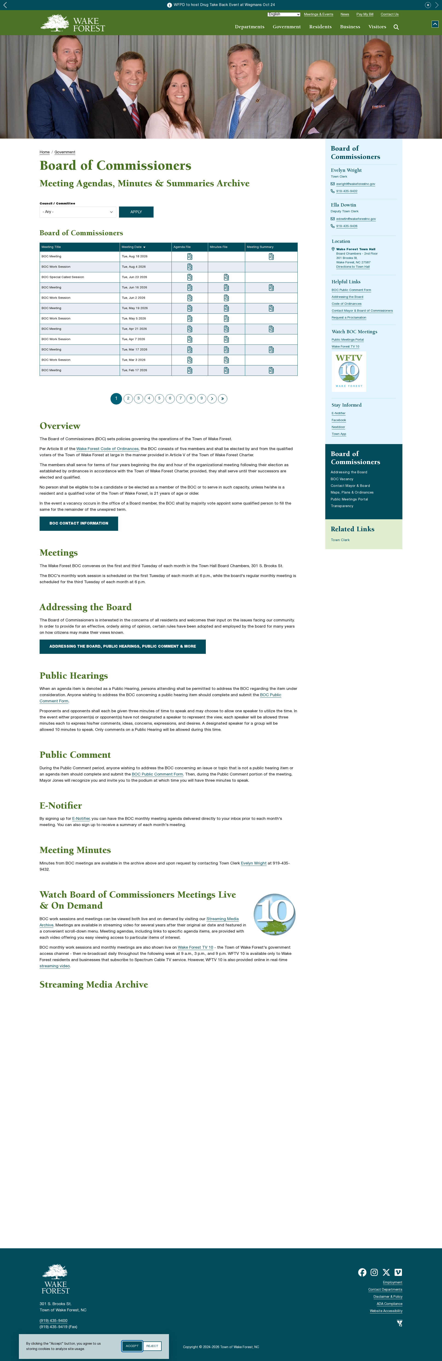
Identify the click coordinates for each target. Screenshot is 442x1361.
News (345, 14)
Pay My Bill (365, 14)
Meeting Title (51, 247)
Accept (132, 1346)
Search (396, 27)
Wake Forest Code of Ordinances (107, 449)
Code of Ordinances (346, 303)
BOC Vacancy (342, 479)
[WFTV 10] (349, 372)
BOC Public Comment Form (157, 774)
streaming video (55, 966)
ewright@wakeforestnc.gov (355, 184)
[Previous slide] (5, 5)
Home (45, 152)
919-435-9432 (347, 191)
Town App (339, 434)
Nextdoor (338, 427)
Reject (152, 1346)
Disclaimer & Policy (388, 1296)
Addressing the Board (347, 297)
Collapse (435, 24)
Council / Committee (57, 203)
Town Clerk (340, 540)
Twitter (386, 1272)
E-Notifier (81, 819)
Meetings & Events (318, 14)
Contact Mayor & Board (350, 486)
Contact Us (390, 14)
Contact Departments (385, 1289)
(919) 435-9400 (53, 1321)
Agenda (190, 256)
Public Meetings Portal (348, 339)
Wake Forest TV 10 (195, 947)
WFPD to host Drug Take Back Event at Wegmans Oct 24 (224, 5)
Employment (392, 1282)
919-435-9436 (347, 226)
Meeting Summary (271, 256)
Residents (320, 27)
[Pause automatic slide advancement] (428, 5)
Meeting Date (132, 247)
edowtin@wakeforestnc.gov (356, 219)
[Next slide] (437, 5)
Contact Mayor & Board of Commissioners (362, 310)
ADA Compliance (389, 1304)
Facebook (339, 420)
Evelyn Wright (254, 863)
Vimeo (398, 1272)
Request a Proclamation (349, 317)
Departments (250, 27)
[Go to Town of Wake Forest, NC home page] (73, 23)
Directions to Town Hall (353, 266)
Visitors (377, 27)
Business (350, 27)
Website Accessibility (386, 1311)
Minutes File (226, 277)
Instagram (374, 1272)
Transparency (342, 506)
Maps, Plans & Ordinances (352, 492)
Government (287, 27)
